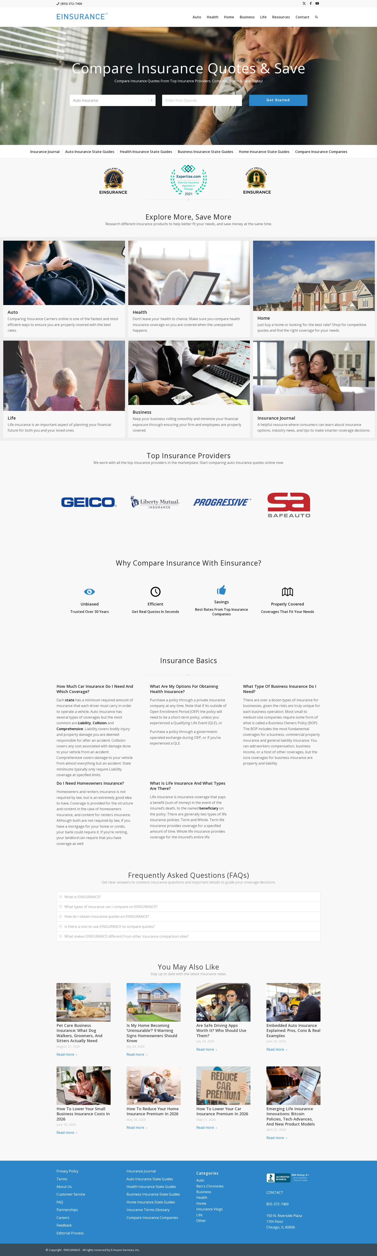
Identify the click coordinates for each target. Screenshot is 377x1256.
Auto (200, 1180)
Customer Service (71, 1194)
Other (201, 1220)
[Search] (316, 17)
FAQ (60, 1202)
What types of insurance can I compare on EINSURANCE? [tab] (111, 906)
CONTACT (274, 1192)
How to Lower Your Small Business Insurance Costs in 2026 (83, 1114)
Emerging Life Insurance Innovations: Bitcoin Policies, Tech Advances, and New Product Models (290, 1116)
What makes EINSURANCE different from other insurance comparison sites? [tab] (126, 936)
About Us (64, 1186)
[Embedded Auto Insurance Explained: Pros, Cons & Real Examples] (293, 1002)
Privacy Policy (67, 1171)
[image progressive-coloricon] (223, 503)
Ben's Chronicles (210, 1186)
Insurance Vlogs (209, 1209)
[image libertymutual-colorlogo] (156, 503)
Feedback (64, 1225)
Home (201, 1203)
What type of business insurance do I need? (279, 689)
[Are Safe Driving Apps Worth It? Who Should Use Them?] (223, 1002)
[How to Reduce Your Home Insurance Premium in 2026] (154, 1085)
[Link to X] (304, 3)
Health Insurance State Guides (151, 1186)
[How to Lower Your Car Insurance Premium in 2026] (223, 1085)
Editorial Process (70, 1233)
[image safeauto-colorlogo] (290, 503)
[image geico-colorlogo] (90, 503)
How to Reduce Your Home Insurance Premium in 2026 (153, 1111)
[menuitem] (197, 17)
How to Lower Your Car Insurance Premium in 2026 (222, 1111)
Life (199, 1215)
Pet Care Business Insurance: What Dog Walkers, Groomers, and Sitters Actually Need (79, 1033)
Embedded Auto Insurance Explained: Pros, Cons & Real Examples (293, 1030)
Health (201, 1197)
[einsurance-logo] (82, 17)
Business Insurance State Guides (153, 1194)
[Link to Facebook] (310, 3)
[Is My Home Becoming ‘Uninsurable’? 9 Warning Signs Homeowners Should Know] (154, 1002)
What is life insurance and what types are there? (187, 786)
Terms (62, 1179)
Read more (65, 1054)
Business (203, 1191)
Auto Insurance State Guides (150, 1179)
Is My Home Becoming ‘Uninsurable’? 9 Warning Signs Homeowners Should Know (152, 1033)
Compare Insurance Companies (152, 1217)
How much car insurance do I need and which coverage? (95, 689)
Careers (63, 1217)
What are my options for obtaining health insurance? (184, 689)
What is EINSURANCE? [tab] (82, 896)
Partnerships (67, 1209)
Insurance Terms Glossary (148, 1209)
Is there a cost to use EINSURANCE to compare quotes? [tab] (109, 926)
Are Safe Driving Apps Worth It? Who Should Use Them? (221, 1030)
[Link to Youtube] (317, 3)
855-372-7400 (277, 1204)
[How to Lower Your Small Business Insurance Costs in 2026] (84, 1085)
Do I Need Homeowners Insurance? (90, 783)
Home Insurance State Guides (151, 1202)
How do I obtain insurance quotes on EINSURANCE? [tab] (106, 916)
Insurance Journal (141, 1171)
